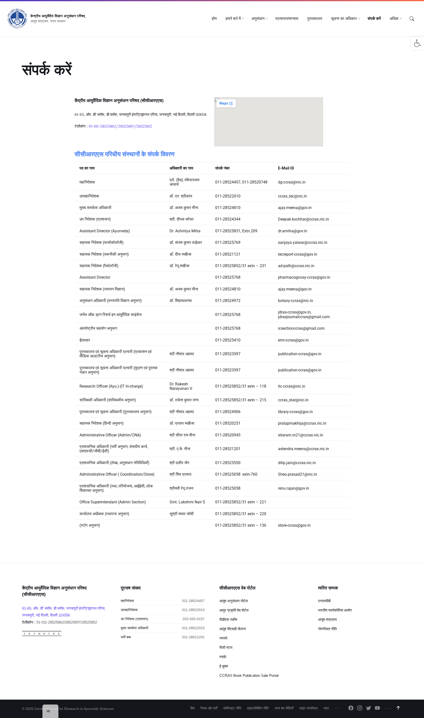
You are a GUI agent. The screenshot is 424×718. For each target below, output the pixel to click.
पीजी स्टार (226, 647)
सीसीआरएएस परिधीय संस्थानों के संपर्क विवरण (124, 154)
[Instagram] (359, 708)
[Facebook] (350, 708)
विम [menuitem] (192, 708)
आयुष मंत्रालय (327, 619)
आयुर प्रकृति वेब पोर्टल (234, 610)
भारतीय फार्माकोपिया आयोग (335, 610)
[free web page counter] (41, 635)
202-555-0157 (194, 619)
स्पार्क (222, 657)
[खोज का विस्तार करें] (412, 19)
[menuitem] (214, 18)
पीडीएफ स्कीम (228, 619)
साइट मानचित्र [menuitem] (308, 708)
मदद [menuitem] (326, 708)
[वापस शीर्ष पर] (398, 708)
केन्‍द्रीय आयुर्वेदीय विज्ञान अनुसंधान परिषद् (57, 16)
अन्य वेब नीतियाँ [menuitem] (284, 708)
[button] (417, 43)
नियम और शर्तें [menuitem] (208, 708)
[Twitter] (368, 708)
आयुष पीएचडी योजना (232, 629)
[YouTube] (377, 708)
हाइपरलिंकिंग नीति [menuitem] (258, 708)
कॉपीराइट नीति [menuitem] (232, 708)
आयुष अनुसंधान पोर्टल (233, 601)
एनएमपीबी (324, 601)
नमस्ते (223, 638)
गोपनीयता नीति (327, 629)
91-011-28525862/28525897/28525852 (120, 126)
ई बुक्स (223, 666)
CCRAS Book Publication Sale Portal (248, 675)
